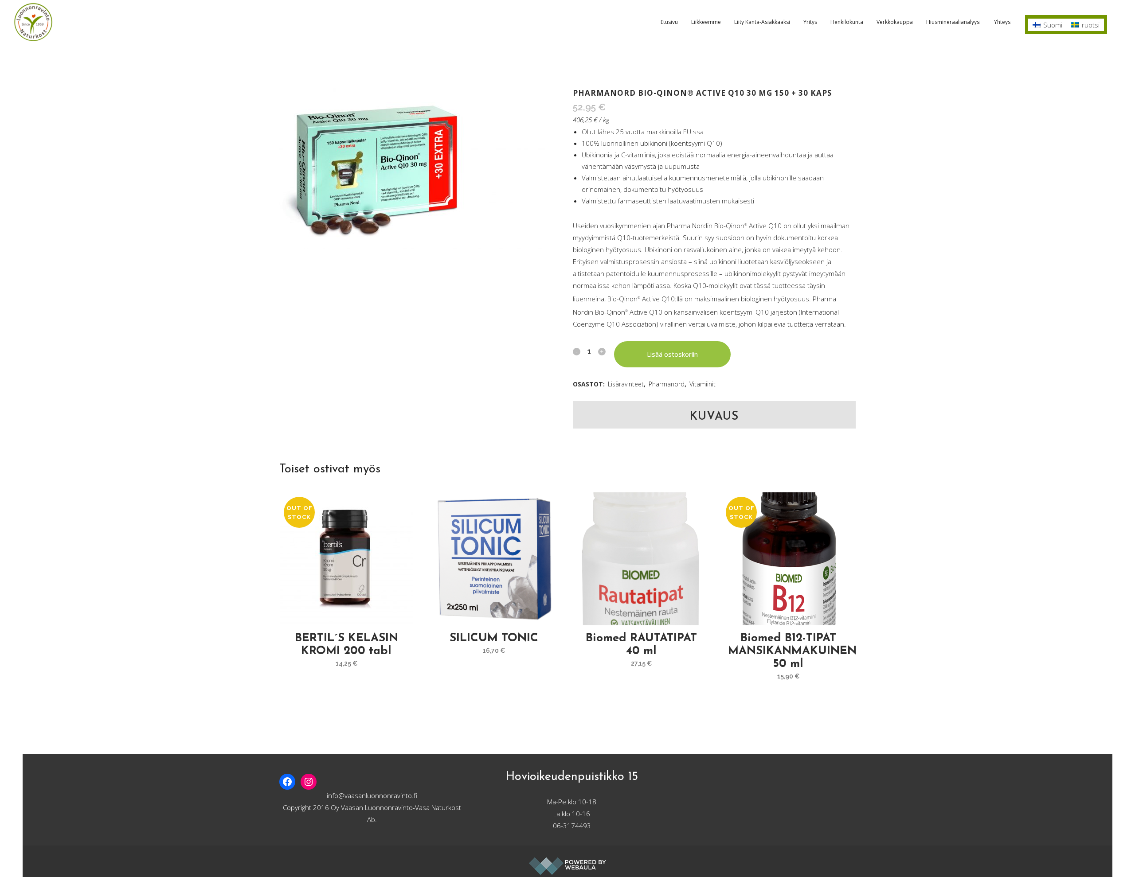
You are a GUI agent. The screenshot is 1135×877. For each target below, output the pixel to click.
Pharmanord (667, 384)
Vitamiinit (702, 384)
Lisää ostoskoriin (672, 354)
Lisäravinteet (626, 384)
